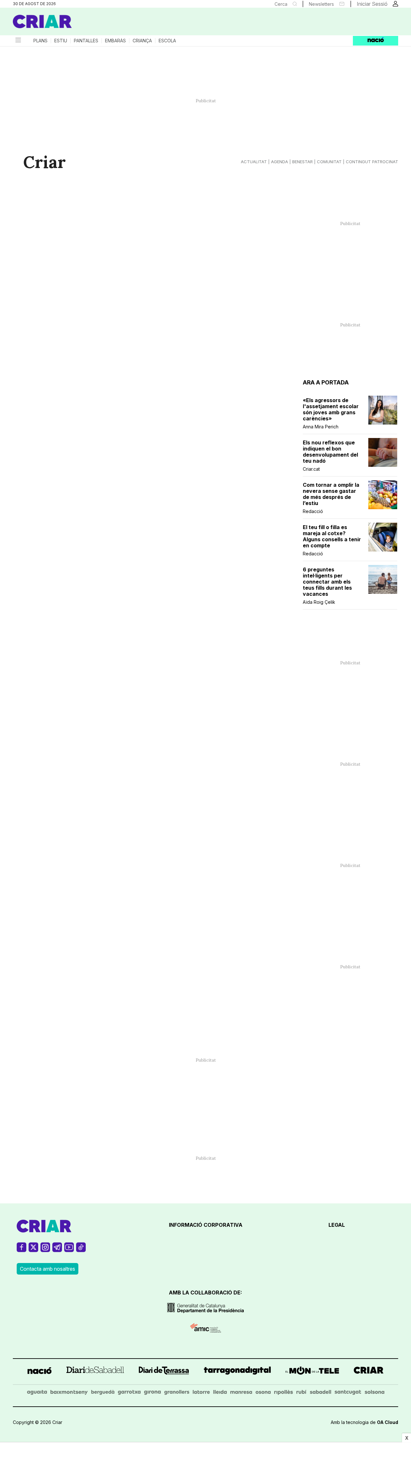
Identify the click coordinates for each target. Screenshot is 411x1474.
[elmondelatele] (312, 1372)
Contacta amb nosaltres (47, 1269)
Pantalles (86, 40)
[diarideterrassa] (164, 1372)
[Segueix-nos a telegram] (57, 1250)
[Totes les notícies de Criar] (42, 21)
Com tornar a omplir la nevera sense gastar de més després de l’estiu (331, 494)
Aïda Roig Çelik (319, 602)
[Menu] (17, 40)
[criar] (369, 1372)
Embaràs (115, 40)
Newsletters (321, 4)
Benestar (302, 161)
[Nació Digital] (75, 23)
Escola (167, 40)
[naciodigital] (39, 1372)
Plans (40, 40)
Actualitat (254, 161)
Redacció (313, 511)
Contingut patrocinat (372, 161)
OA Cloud (387, 1422)
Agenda (279, 161)
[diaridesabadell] (95, 1372)
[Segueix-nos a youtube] (69, 1250)
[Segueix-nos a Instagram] (45, 1250)
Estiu (60, 40)
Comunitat (329, 161)
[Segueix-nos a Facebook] (21, 1250)
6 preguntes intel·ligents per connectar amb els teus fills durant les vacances (327, 582)
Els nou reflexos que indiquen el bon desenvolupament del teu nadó (330, 452)
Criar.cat (311, 469)
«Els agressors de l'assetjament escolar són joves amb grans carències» (331, 409)
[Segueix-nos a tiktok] (81, 1250)
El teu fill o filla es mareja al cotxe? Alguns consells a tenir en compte (332, 536)
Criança (142, 40)
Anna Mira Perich (320, 426)
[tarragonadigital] (237, 1372)
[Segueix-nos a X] (33, 1250)
